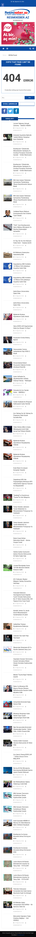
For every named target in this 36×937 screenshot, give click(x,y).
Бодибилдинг (21, 935)
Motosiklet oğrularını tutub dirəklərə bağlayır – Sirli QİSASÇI (22, 918)
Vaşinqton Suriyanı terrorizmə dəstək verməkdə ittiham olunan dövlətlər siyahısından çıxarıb (22, 662)
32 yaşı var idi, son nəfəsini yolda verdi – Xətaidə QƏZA (22, 242)
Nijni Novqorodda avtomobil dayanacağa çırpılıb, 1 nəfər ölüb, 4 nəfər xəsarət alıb (22, 729)
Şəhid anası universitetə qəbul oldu (21, 292)
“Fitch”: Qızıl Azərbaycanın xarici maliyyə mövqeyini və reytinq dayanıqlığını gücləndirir (22, 228)
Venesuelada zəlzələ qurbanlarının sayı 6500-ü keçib (21, 351)
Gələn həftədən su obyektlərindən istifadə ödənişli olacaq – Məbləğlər (22, 379)
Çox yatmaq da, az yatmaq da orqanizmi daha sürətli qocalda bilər (23, 415)
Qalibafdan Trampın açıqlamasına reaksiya (20, 625)
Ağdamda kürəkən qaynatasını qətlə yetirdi (21, 315)
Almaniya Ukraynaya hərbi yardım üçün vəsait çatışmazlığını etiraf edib (21, 716)
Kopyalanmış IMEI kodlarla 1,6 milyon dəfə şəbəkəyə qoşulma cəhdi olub (22, 266)
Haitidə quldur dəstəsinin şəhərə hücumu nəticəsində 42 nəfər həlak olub (22, 554)
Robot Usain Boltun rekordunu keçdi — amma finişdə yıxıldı (21, 540)
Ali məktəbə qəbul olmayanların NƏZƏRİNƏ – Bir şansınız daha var (23, 905)
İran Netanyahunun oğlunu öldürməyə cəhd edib (21, 783)
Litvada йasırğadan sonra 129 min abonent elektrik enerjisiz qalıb (21, 568)
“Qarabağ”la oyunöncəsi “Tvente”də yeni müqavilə (21, 496)
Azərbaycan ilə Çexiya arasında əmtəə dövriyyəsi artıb (22, 836)
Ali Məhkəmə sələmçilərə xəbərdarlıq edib (21, 253)
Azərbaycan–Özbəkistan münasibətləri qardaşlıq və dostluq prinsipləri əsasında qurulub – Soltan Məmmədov (22, 152)
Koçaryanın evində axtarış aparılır (21, 339)
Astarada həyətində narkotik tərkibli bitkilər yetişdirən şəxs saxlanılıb (22, 137)
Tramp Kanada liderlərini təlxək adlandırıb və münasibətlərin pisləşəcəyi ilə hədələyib (22, 510)
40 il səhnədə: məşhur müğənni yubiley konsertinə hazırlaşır (22, 581)
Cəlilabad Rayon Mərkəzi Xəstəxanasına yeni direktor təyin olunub (22, 213)
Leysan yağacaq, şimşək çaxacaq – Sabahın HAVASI (22, 124)
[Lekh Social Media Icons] (4, 111)
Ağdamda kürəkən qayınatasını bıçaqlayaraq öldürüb (21, 443)
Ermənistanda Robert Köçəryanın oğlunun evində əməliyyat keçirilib (21, 365)
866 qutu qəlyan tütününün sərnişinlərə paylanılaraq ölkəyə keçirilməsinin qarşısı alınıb (22, 183)
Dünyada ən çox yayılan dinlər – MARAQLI (21, 391)
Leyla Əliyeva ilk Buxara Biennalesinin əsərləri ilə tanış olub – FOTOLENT (21, 864)
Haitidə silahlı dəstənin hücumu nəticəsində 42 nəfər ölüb (22, 743)
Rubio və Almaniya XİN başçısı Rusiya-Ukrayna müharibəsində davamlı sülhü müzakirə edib (22, 689)
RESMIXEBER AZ (17, 130)
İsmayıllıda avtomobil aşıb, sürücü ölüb (22, 703)
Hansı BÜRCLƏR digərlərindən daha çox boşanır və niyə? (23, 327)
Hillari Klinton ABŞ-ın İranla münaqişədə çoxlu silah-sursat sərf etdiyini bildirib (21, 429)
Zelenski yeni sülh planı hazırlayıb (21, 637)
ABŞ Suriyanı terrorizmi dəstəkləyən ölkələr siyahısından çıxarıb (20, 795)
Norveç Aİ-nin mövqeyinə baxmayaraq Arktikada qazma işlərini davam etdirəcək (22, 770)
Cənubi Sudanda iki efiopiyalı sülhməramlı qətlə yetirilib (22, 403)
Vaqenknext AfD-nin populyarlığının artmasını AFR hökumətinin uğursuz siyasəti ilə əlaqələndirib (22, 483)
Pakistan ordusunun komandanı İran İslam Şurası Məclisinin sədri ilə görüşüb (22, 891)
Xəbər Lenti (10, 118)
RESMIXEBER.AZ (18, 17)
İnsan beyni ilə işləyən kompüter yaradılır (20, 469)
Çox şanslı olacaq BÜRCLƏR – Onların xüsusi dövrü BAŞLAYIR (22, 757)
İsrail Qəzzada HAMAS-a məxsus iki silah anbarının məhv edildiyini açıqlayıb (21, 823)
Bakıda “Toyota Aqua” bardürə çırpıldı (22, 676)
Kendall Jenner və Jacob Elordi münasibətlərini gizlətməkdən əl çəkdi (21, 613)
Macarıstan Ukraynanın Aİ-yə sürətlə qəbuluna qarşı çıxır (22, 648)
